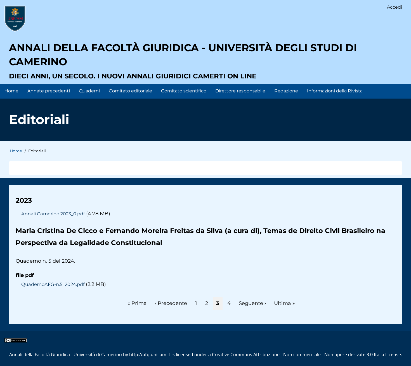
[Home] (14, 18)
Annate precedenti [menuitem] (48, 91)
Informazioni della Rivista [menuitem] (335, 91)
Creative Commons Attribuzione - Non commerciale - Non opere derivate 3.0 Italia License (306, 354)
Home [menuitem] (11, 91)
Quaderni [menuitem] (89, 91)
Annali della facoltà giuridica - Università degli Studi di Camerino (183, 54)
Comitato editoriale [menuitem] (130, 91)
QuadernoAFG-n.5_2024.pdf (52, 284)
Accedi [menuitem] (394, 7)
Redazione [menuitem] (286, 91)
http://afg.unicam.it (149, 354)
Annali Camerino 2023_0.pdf (53, 213)
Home (16, 150)
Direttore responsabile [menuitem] (240, 91)
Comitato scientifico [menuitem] (183, 91)
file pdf (25, 275)
